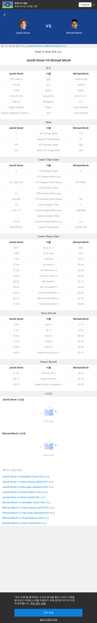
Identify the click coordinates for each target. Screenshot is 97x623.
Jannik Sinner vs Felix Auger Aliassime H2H (25, 486)
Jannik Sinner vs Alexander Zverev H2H (23, 476)
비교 (47, 476)
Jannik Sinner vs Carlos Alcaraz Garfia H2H (25, 481)
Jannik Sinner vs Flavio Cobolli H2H (21, 497)
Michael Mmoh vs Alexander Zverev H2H (23, 502)
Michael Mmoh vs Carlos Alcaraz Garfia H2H (25, 507)
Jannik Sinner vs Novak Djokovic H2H (22, 492)
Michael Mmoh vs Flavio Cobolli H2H (21, 523)
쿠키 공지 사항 (38, 603)
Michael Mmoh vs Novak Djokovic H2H (22, 517)
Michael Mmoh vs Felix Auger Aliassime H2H (25, 512)
